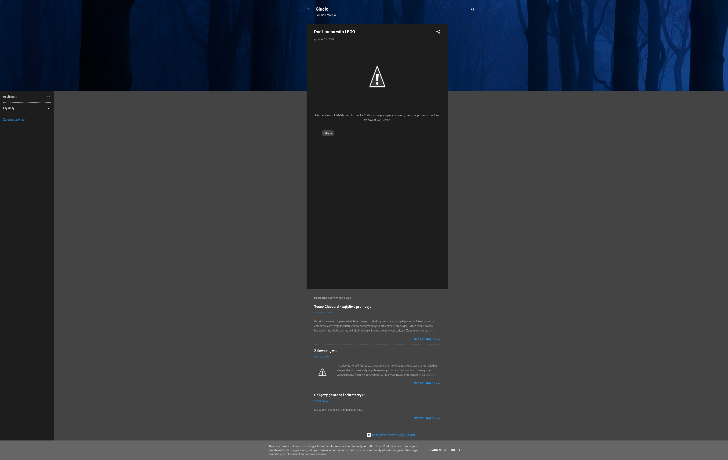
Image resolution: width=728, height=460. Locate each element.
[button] (438, 32)
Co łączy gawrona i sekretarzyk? (339, 395)
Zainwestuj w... (325, 351)
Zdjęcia (328, 133)
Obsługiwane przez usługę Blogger (393, 435)
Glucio (322, 9)
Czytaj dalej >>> (427, 339)
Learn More (438, 450)
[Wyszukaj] (473, 10)
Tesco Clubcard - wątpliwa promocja (342, 307)
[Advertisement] (463, 80)
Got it (455, 450)
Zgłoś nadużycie (14, 119)
